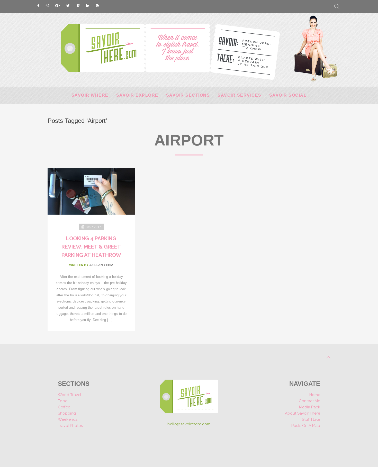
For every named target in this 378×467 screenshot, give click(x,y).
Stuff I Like (311, 419)
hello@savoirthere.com (188, 424)
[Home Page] (189, 398)
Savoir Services (240, 95)
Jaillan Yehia (101, 265)
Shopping (67, 413)
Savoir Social (288, 95)
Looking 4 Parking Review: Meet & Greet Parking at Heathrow (91, 246)
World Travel (69, 394)
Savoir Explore (137, 95)
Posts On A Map (305, 425)
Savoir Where (90, 95)
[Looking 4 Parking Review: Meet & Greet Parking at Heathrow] (91, 191)
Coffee (64, 407)
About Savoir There (302, 413)
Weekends (67, 419)
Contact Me (309, 401)
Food (63, 401)
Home (314, 394)
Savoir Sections (188, 95)
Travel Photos (70, 425)
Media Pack (309, 407)
